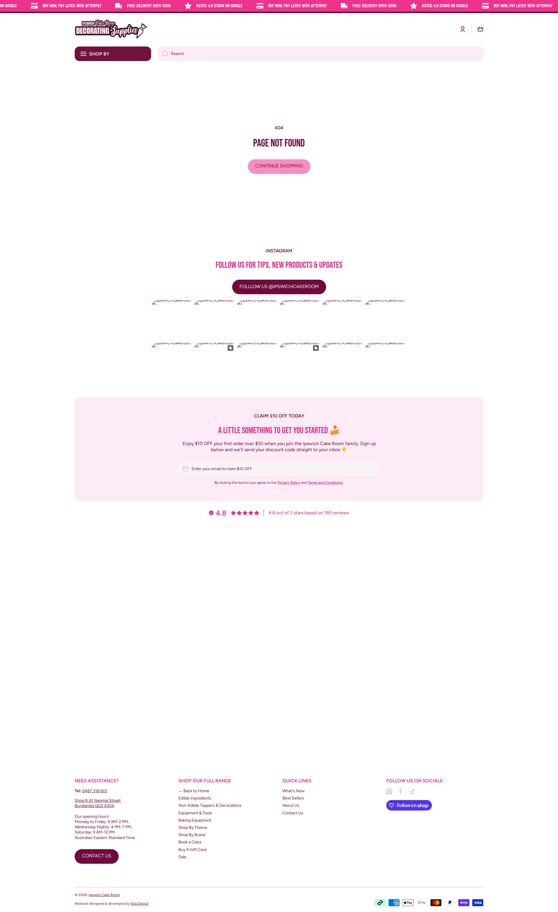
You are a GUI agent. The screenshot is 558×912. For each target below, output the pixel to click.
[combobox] (320, 54)
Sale (182, 856)
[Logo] (111, 29)
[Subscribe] (372, 469)
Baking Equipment (194, 820)
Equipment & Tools (195, 813)
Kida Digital (139, 904)
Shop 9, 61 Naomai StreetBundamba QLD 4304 (98, 803)
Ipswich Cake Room (104, 895)
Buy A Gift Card (192, 849)
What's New (293, 790)
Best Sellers (293, 798)
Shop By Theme (192, 827)
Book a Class (189, 842)
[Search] (163, 54)
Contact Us (292, 813)
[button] (480, 29)
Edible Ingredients (194, 798)
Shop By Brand (191, 834)
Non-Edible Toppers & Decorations (210, 805)
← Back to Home (193, 790)
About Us (290, 805)
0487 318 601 (94, 790)
